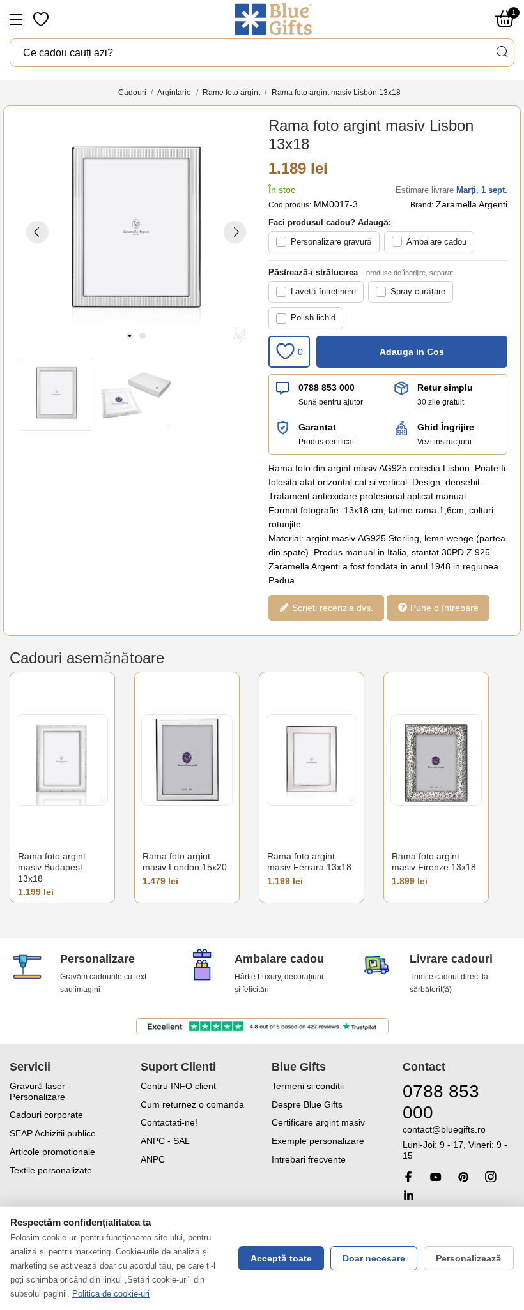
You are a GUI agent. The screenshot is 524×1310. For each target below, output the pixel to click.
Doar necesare (374, 1258)
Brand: (421, 204)
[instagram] (490, 1176)
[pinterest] (463, 1176)
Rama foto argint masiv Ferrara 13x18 (309, 862)
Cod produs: (289, 204)
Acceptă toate (281, 1258)
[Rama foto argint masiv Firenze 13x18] (436, 760)
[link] (458, 1142)
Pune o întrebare (443, 607)
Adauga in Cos (412, 352)
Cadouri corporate (46, 1115)
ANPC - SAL (165, 1141)
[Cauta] (501, 52)
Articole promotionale (52, 1152)
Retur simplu (445, 387)
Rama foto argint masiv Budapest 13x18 (52, 867)
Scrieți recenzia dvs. (331, 607)
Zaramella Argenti (471, 204)
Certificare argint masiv (318, 1122)
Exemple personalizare (318, 1141)
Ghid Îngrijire (445, 427)
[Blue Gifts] (273, 19)
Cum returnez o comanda (192, 1104)
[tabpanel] (136, 232)
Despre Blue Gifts (307, 1104)
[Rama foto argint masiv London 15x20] (187, 760)
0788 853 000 (326, 387)
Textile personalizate (51, 1170)
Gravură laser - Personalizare (40, 1091)
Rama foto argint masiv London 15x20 (185, 862)
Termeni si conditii (308, 1086)
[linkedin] (408, 1195)
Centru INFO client (178, 1086)
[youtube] (435, 1177)
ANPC (153, 1159)
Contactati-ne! (169, 1122)
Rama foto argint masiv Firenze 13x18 (434, 862)
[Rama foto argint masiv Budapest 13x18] (62, 760)
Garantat (317, 427)
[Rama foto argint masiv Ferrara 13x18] (311, 760)
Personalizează (469, 1258)
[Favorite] (42, 19)
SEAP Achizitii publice (53, 1133)
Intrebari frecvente (309, 1159)
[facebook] (408, 1176)
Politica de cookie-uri (111, 1294)
